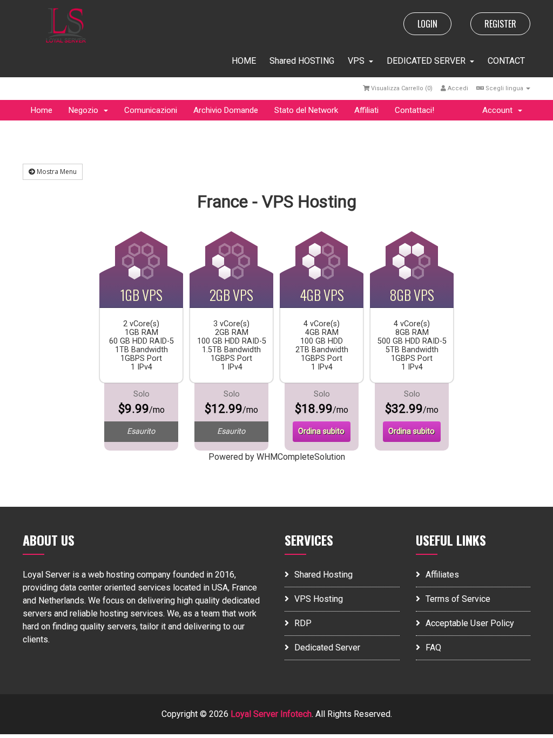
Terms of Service (458, 599)
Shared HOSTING (301, 61)
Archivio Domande (225, 110)
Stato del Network (306, 110)
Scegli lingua (504, 88)
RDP (303, 623)
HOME (244, 61)
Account (499, 110)
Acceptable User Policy (470, 623)
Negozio (86, 110)
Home (41, 110)
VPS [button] (356, 61)
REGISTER (500, 23)
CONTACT (506, 61)
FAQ (433, 647)
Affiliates (442, 574)
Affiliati (366, 110)
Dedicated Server (327, 647)
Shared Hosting (323, 574)
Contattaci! (414, 110)
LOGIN (427, 23)
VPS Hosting (318, 599)
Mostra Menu (56, 171)
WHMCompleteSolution (301, 457)
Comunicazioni (150, 110)
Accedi (457, 88)
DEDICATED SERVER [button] (426, 61)
